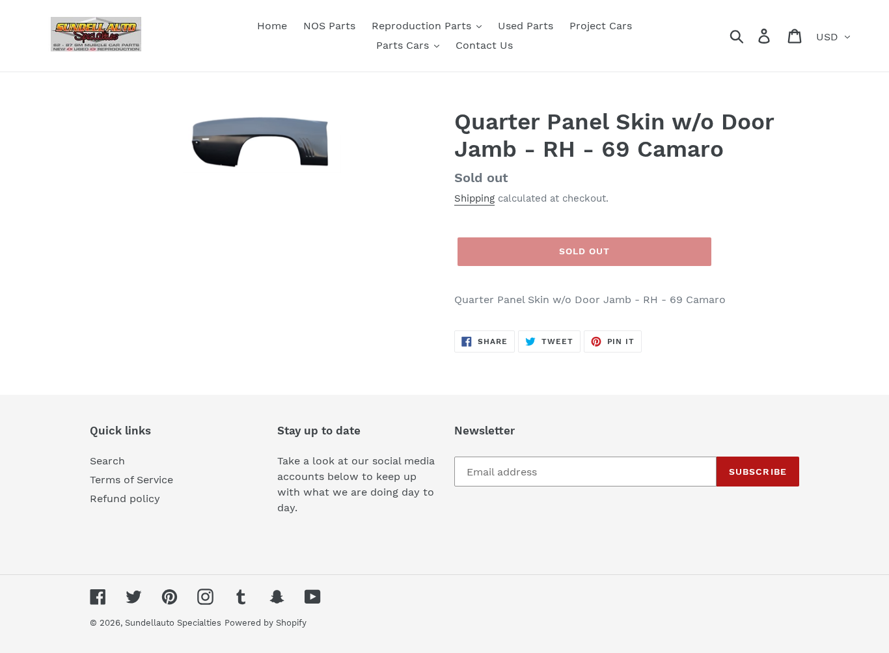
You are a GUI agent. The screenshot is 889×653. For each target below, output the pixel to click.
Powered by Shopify (266, 623)
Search (107, 461)
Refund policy (125, 498)
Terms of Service (131, 479)
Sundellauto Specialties (173, 623)
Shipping (474, 198)
